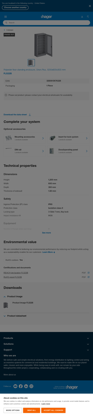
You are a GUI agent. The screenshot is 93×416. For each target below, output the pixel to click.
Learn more (45, 404)
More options (12, 410)
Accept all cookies (53, 410)
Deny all (31, 410)
